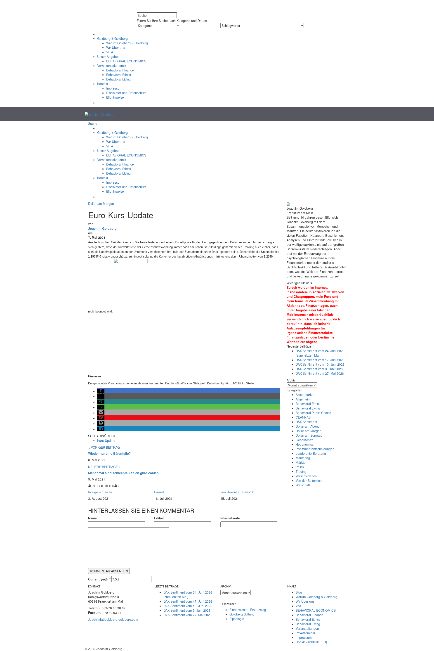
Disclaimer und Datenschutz (126, 92)
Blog (299, 592)
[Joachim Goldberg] (100, 114)
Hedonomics (305, 444)
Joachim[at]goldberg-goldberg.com (113, 619)
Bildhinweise (115, 97)
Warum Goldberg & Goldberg (127, 43)
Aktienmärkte (305, 394)
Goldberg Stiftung (242, 614)
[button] (99, 102)
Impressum (114, 88)
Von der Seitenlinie (309, 480)
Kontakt (102, 83)
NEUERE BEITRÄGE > (104, 466)
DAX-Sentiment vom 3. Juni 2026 (319, 369)
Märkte (301, 462)
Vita (298, 606)
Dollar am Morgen (101, 203)
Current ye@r (99, 579)
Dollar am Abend (308, 426)
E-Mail (159, 518)
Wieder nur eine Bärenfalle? (109, 453)
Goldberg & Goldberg (112, 38)
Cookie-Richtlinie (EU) (311, 642)
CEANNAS (303, 417)
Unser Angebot (108, 56)
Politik (300, 467)
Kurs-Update (106, 440)
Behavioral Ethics (118, 74)
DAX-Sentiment (306, 421)
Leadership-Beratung (311, 453)
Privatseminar (305, 633)
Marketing (303, 458)
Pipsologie (236, 618)
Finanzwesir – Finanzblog (247, 609)
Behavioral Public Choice (313, 412)
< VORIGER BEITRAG (104, 447)
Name (92, 518)
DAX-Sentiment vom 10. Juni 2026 (320, 364)
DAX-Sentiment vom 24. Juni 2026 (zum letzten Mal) (320, 352)
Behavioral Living (118, 79)
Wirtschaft (303, 485)
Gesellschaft (304, 440)
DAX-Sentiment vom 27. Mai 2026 (320, 373)
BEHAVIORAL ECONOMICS (126, 61)
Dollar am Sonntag (309, 435)
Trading (301, 471)
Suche (92, 123)
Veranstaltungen (307, 628)
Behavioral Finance (120, 70)
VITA (109, 52)
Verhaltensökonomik (111, 65)
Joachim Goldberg (102, 228)
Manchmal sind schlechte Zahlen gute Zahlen (123, 473)
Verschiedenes (306, 476)
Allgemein (303, 399)
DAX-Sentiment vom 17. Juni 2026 (320, 359)
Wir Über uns (115, 47)
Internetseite (230, 518)
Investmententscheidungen (315, 449)
